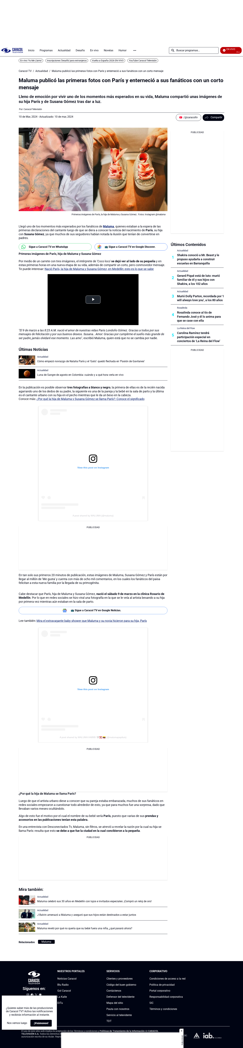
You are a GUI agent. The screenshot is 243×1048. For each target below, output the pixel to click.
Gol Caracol (64, 990)
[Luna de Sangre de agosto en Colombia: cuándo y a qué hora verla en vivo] (27, 373)
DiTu (60, 1002)
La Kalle (62, 996)
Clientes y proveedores (119, 978)
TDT (109, 1021)
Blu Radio (63, 984)
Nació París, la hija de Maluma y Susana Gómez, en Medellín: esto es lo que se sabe (99, 269)
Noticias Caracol (67, 978)
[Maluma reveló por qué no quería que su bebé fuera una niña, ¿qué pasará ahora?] (27, 927)
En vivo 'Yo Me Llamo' (31, 60)
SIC (151, 1002)
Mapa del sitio (114, 1002)
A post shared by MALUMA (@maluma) (93, 515)
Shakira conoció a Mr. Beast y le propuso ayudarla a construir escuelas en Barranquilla (198, 259)
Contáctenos (113, 990)
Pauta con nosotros (117, 1009)
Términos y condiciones (163, 1009)
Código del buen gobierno (121, 984)
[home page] (12, 50)
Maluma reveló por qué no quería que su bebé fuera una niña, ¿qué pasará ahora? (84, 928)
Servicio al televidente (119, 1015)
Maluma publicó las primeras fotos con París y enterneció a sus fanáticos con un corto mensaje (107, 71)
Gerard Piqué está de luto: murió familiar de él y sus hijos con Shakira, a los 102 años (198, 280)
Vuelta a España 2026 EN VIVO (108, 60)
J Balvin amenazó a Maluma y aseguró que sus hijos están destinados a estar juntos (86, 914)
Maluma (46, 941)
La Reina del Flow (186, 328)
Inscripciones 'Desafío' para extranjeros (67, 60)
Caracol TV (25, 71)
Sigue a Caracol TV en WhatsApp (48, 246)
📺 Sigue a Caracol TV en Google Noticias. (96, 610)
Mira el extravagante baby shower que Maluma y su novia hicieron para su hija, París (92, 620)
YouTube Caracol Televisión (143, 60)
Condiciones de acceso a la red (167, 978)
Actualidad (41, 71)
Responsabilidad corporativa (166, 996)
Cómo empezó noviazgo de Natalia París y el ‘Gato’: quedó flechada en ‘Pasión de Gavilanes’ (91, 361)
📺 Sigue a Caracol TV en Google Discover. (130, 246)
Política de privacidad (162, 984)
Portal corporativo (159, 990)
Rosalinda (182, 307)
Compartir (216, 117)
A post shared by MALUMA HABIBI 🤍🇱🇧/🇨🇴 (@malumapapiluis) (93, 737)
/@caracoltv (190, 117)
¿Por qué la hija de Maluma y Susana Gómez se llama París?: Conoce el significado (90, 399)
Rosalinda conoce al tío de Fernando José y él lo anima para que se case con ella (199, 316)
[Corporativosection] (184, 971)
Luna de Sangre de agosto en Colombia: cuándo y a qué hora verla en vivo (80, 374)
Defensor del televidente (120, 996)
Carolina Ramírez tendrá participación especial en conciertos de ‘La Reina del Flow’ (198, 337)
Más (135, 50)
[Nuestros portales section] (86, 971)
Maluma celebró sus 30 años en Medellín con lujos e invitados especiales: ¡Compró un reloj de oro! (94, 901)
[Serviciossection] (135, 971)
